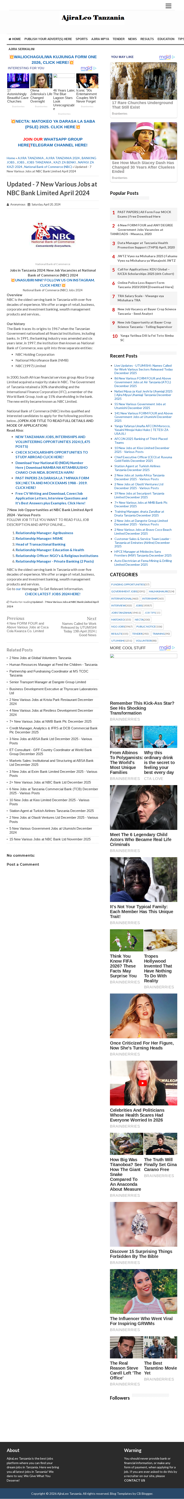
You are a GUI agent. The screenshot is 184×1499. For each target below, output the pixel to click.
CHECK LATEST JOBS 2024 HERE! (53, 594)
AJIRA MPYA (100, 39)
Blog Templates (121, 1493)
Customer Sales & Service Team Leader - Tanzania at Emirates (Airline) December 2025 (142, 542)
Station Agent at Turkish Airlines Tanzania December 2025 (51, 811)
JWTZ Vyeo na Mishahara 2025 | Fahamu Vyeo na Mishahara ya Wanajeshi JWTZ (147, 258)
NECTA (139, 619)
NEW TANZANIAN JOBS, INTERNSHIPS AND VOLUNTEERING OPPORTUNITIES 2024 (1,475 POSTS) (52, 441)
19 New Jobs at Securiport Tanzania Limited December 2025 (139, 495)
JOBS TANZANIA (38, 162)
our (18, 589)
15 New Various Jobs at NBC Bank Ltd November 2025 (50, 839)
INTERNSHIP (149, 598)
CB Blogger (144, 1493)
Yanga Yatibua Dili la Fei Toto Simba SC (147, 338)
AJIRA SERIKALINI (22, 49)
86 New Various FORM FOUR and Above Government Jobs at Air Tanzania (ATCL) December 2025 (142, 382)
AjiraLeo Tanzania (69, 1493)
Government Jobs (124, 591)
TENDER (119, 39)
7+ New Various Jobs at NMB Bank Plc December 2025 (50, 721)
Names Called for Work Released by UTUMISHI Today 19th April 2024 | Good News (78, 629)
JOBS (20, 162)
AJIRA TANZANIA (31, 158)
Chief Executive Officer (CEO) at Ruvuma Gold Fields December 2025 (143, 459)
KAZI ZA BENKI (64, 162)
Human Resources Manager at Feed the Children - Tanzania (53, 664)
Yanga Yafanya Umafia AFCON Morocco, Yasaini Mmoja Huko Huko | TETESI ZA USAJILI (142, 429)
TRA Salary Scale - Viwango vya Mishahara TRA (141, 298)
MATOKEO (118, 619)
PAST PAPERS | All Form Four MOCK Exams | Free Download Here (144, 214)
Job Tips (150, 612)
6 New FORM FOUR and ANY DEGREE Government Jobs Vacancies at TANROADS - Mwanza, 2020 (141, 229)
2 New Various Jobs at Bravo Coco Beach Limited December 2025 (143, 531)
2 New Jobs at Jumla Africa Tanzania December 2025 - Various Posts (139, 477)
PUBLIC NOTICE (146, 626)
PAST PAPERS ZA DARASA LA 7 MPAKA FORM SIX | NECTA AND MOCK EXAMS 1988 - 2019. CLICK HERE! (52, 483)
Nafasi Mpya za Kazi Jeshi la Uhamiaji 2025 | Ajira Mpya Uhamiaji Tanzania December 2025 (143, 395)
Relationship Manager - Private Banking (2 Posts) (55, 561)
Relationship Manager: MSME (39, 538)
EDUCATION (166, 39)
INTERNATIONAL (121, 598)
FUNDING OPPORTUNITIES (128, 584)
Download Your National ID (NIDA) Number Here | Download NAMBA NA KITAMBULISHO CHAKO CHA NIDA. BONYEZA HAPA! (51, 467)
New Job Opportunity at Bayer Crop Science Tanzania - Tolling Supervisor (145, 324)
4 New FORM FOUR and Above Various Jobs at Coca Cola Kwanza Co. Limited (27, 627)
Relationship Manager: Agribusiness (44, 533)
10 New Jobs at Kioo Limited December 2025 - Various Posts (141, 450)
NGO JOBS (118, 626)
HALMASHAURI (158, 591)
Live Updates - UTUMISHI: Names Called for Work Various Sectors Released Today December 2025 (143, 369)
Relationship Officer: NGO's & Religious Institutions (57, 556)
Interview (118, 605)
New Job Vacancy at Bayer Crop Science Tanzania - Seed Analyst (147, 311)
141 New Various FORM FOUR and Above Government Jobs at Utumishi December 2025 (143, 417)
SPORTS (82, 39)
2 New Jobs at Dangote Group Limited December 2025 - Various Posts (141, 522)
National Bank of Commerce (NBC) (48, 167)
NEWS (132, 39)
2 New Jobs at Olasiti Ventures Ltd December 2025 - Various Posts (138, 486)
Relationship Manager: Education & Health (50, 550)
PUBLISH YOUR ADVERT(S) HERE (48, 39)
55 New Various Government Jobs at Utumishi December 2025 (140, 406)
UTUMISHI (117, 640)
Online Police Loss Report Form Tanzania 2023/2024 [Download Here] (145, 285)
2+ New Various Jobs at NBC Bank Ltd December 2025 (50, 782)
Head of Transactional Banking (41, 544)
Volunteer (144, 640)
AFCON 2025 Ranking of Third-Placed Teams (141, 440)
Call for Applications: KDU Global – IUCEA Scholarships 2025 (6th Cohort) (146, 271)
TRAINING (159, 633)
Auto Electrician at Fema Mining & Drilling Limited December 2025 (143, 562)
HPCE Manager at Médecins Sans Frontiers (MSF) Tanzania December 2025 (143, 553)
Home (16, 39)
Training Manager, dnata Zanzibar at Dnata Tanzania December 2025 (139, 513)
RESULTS (147, 39)
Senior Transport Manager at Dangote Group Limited (47, 682)
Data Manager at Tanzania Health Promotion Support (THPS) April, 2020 (146, 245)
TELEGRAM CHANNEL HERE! (59, 145)
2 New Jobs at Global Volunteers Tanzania (40, 658)
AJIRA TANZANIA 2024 (63, 158)
